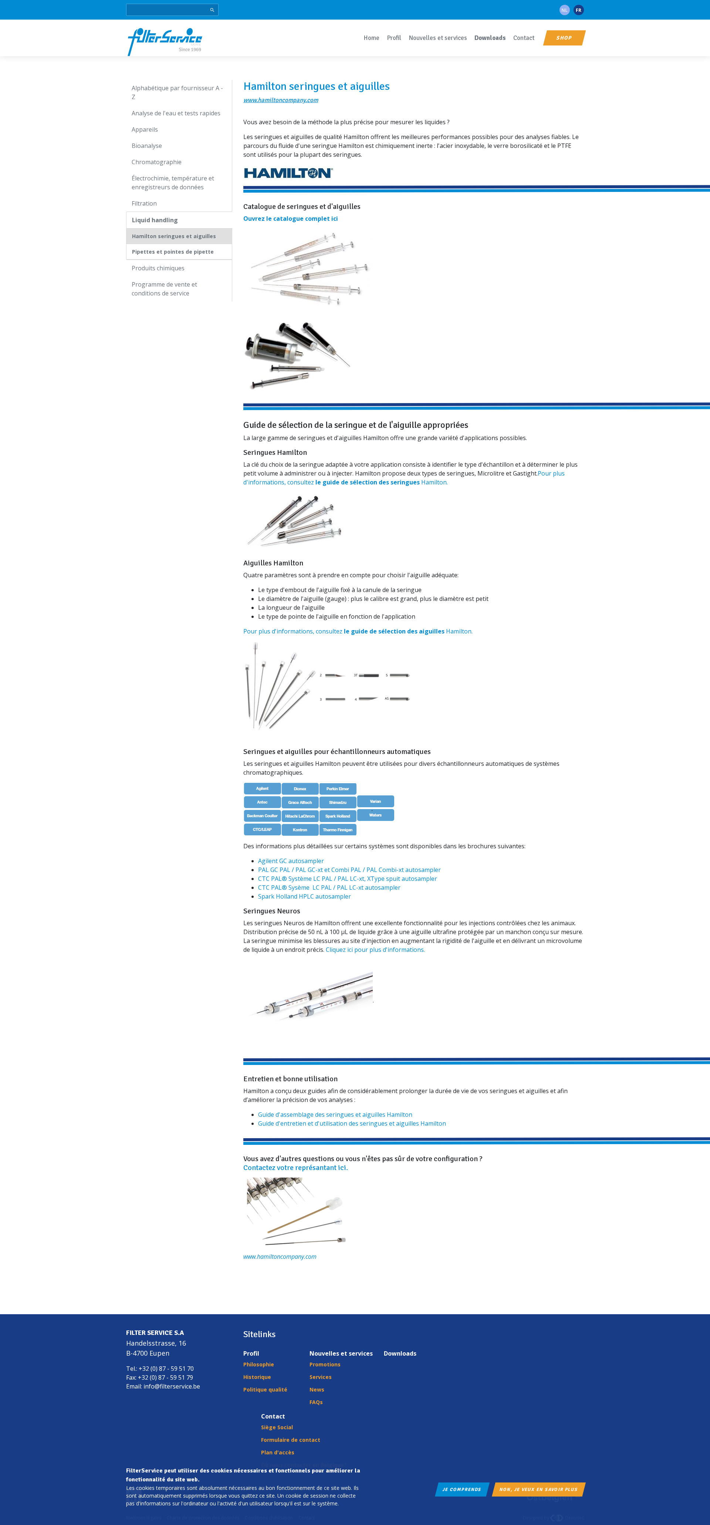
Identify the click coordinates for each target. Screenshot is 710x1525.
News (317, 1389)
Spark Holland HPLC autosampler (304, 896)
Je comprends (462, 1489)
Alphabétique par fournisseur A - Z (177, 92)
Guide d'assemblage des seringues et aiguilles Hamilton (335, 1114)
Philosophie (258, 1364)
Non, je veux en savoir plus (538, 1489)
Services (321, 1376)
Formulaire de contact (290, 1439)
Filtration (144, 203)
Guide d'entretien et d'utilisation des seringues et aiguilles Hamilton (352, 1123)
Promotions (325, 1364)
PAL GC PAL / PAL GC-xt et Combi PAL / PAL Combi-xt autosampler (349, 870)
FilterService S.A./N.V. (165, 41)
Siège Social (277, 1427)
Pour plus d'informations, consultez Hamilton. (358, 631)
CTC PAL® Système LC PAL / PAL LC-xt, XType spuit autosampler (347, 879)
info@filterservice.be (171, 1386)
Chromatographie (157, 162)
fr (578, 10)
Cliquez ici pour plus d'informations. (375, 950)
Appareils (145, 129)
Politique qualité (265, 1389)
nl (564, 10)
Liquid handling (155, 220)
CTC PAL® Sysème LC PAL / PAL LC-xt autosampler (329, 887)
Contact (523, 38)
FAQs (316, 1402)
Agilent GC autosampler (291, 861)
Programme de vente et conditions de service (164, 288)
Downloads (490, 38)
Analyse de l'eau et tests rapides (176, 113)
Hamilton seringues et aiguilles (174, 236)
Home (371, 38)
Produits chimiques (158, 268)
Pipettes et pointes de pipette (173, 251)
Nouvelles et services (438, 38)
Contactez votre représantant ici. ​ (296, 1167)
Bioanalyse (147, 146)
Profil (394, 38)
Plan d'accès (277, 1452)
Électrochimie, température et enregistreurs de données (173, 182)
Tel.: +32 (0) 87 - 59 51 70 (160, 1369)
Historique (257, 1376)
